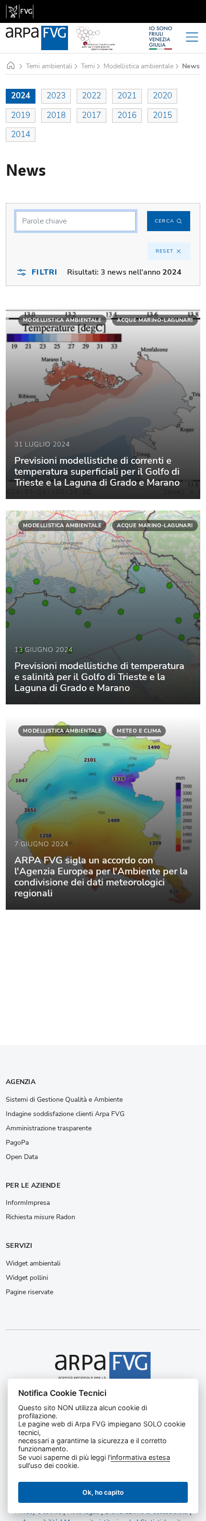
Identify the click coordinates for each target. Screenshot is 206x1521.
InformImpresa (28, 1203)
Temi (88, 66)
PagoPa (17, 1143)
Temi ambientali (49, 66)
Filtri (44, 272)
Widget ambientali (33, 1263)
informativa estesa (140, 1457)
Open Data (22, 1157)
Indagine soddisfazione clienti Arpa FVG (65, 1114)
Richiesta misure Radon (40, 1217)
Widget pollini (27, 1278)
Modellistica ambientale (138, 66)
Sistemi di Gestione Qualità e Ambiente (64, 1100)
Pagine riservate (29, 1292)
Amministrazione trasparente (49, 1128)
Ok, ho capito (103, 1492)
